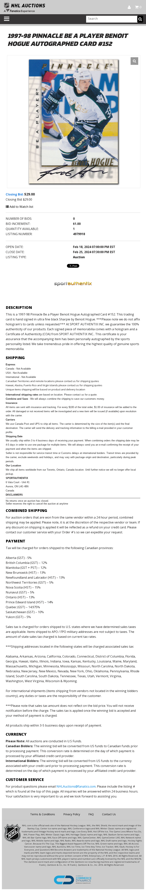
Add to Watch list (21, 207)
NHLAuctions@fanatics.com (76, 786)
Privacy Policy (71, 814)
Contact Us (109, 814)
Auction (79, 257)
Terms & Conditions (42, 814)
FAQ (91, 814)
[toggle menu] (6, 19)
